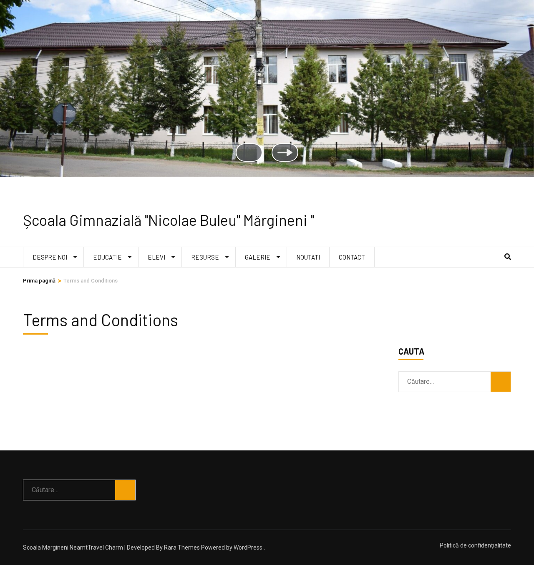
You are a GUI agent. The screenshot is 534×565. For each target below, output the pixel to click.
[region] (267, 96)
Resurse (205, 257)
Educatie (107, 257)
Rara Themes (182, 547)
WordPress (248, 547)
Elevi (156, 257)
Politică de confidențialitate (475, 545)
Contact (352, 257)
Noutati (308, 257)
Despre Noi (50, 257)
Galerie (257, 257)
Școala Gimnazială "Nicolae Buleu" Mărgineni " (168, 220)
